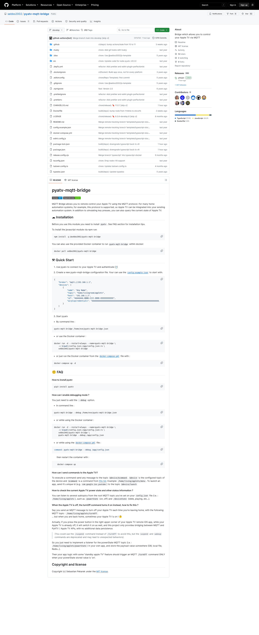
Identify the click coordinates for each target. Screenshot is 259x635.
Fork (233, 14)
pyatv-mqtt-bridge (36, 14)
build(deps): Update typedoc (111, 172)
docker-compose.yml (62, 133)
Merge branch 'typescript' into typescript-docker (120, 155)
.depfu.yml (58, 66)
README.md (58, 122)
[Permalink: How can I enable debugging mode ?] (50, 395)
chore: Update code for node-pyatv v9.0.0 (117, 61)
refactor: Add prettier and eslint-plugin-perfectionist (121, 66)
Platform (16, 5)
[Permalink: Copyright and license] (50, 564)
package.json (59, 149)
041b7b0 (137, 38)
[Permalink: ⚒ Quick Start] (50, 260)
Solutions (31, 5)
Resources (46, 5)
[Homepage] (6, 5)
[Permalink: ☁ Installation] (50, 217)
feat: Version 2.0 (105, 88)
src (54, 61)
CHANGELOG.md (60, 105)
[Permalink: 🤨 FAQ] (50, 372)
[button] (162, 236)
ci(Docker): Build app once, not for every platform (120, 72)
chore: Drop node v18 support (111, 160)
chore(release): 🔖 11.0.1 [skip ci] (112, 105)
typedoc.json (59, 172)
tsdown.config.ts (60, 166)
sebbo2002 (15, 14)
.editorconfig (58, 77)
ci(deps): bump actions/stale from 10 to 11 (117, 44)
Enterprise (80, 5)
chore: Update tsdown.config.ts (112, 166)
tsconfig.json (58, 160)
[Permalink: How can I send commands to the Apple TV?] (50, 472)
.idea (55, 55)
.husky (56, 50)
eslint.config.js (59, 138)
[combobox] (136, 30)
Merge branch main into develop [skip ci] (91, 38)
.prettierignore (59, 94)
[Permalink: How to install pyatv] (50, 380)
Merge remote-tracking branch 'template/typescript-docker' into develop (130, 122)
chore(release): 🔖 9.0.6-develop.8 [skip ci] (117, 116)
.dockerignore (59, 72)
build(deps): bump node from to (119, 111)
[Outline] (166, 180)
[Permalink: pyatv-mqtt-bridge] (50, 190)
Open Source (64, 5)
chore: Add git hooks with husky (112, 50)
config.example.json (62, 127)
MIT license (102, 571)
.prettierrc (57, 100)
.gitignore (57, 83)
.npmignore (58, 88)
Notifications (217, 14)
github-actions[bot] (62, 38)
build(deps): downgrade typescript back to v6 (118, 144)
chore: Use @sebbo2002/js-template (114, 55)
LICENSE (57, 116)
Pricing (95, 5)
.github (56, 44)
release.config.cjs (61, 155)
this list (102, 481)
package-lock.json (61, 144)
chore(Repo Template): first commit (114, 77)
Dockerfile (57, 111)
